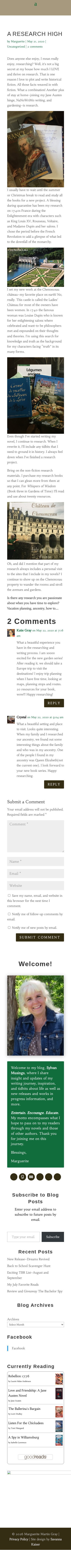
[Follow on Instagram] (57, 1177)
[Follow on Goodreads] (22, 1177)
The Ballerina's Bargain (24, 1409)
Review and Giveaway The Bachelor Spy (34, 1291)
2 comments (35, 46)
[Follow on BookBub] (31, 1177)
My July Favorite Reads (23, 1284)
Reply (54, 703)
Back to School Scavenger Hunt (28, 1266)
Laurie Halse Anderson (21, 1381)
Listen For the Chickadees (26, 1423)
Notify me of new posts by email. (34, 928)
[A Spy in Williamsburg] (59, 1444)
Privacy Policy (18, 1539)
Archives (13, 1319)
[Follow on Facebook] (13, 1177)
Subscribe (52, 1237)
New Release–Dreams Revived (28, 1259)
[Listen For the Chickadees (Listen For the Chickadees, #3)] (59, 1431)
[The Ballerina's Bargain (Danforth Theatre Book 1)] (59, 1416)
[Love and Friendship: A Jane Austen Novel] (59, 1398)
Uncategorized (16, 46)
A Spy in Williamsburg (23, 1437)
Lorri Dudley (16, 1414)
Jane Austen (16, 1401)
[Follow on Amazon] (48, 1177)
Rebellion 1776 (18, 1376)
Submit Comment (40, 937)
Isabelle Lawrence (18, 1442)
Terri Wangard (17, 1428)
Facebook (19, 1337)
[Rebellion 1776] (59, 1383)
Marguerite (18, 41)
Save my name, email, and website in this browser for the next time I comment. (34, 901)
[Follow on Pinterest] (40, 1177)
